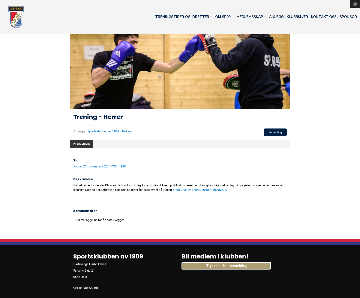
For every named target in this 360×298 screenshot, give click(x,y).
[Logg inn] (355, 4)
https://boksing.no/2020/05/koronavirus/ (200, 190)
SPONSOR (348, 16)
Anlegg (276, 16)
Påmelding (275, 132)
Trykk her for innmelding (227, 266)
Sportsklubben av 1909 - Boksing (110, 131)
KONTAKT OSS (324, 16)
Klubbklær (297, 16)
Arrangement (81, 143)
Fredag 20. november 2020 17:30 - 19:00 (100, 166)
